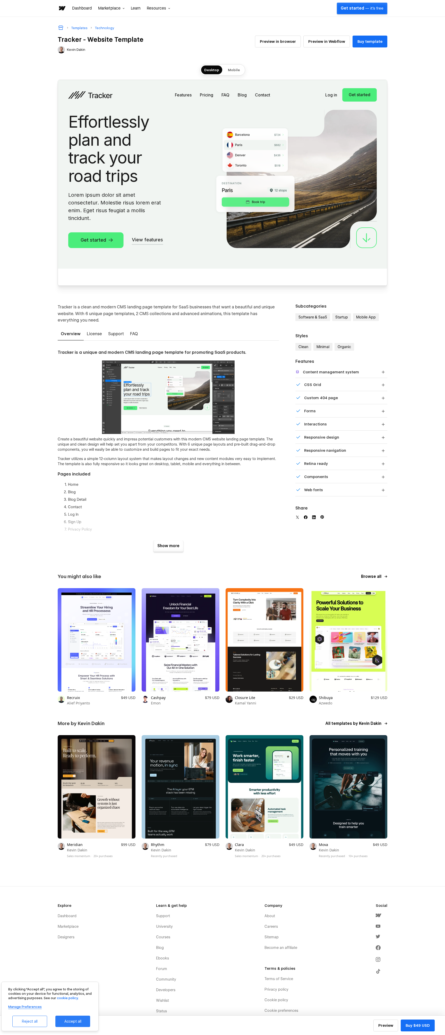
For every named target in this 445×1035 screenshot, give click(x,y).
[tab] (71, 334)
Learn (136, 8)
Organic (344, 347)
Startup (341, 317)
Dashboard (82, 8)
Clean (303, 347)
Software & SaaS (312, 317)
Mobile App (366, 317)
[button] (111, 8)
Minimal (322, 347)
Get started (362, 8)
